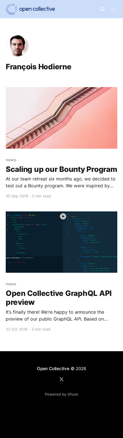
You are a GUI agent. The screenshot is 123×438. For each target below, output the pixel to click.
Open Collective (53, 368)
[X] (61, 379)
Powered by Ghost (61, 394)
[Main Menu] (114, 9)
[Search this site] (102, 9)
